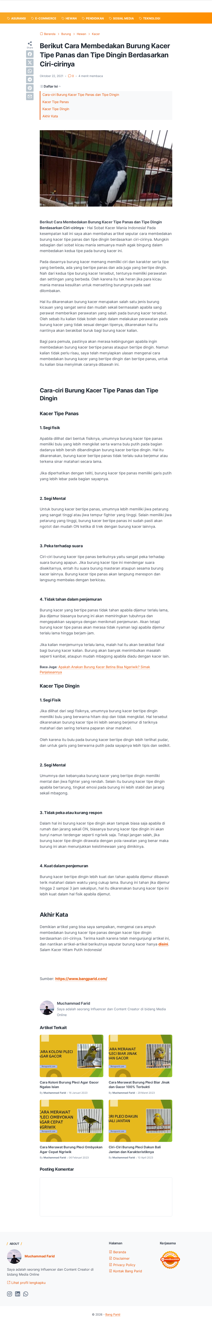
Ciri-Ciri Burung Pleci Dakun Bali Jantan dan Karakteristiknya (135, 1149)
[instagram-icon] (9, 1294)
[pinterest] (30, 88)
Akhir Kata (50, 116)
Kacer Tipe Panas (55, 102)
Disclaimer (121, 1258)
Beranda (119, 1252)
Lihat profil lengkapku (28, 1283)
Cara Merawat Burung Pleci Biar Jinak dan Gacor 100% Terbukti (139, 1084)
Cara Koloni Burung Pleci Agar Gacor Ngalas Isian (69, 1084)
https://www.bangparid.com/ (81, 979)
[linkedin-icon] (17, 1294)
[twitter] (30, 62)
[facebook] (30, 54)
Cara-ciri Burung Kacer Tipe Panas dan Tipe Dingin (80, 95)
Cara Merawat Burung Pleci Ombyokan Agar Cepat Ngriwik (71, 1149)
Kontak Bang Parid (127, 1271)
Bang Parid (112, 1314)
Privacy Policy (123, 1265)
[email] (30, 96)
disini (163, 944)
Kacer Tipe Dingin (55, 109)
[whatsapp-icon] (25, 1294)
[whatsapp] (30, 71)
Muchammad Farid (40, 1256)
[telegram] (30, 79)
